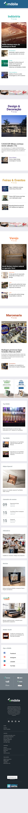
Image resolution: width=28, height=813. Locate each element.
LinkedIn (12, 661)
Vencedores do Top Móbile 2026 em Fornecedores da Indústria (17, 453)
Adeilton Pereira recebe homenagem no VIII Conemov (17, 74)
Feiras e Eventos (12, 157)
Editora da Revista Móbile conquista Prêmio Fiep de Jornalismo (14, 589)
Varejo (14, 238)
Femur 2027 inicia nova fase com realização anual (17, 197)
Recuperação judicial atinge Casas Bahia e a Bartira (16, 295)
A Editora (5, 727)
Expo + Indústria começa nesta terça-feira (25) (16, 188)
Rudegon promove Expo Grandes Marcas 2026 (11, 351)
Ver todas (14, 19)
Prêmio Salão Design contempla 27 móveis (15, 160)
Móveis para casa (7, 763)
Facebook (13, 653)
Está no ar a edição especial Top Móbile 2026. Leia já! (13, 490)
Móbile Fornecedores (7, 759)
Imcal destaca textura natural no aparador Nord (13, 267)
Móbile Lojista (6, 760)
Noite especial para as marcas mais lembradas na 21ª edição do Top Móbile (13, 429)
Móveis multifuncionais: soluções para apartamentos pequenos (12, 621)
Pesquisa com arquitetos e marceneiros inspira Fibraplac (17, 366)
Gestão (10, 60)
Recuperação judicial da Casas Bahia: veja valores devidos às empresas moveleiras (17, 285)
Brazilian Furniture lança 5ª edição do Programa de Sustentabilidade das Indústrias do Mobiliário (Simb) (17, 65)
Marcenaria (14, 315)
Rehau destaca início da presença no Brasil (11, 45)
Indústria (14, 16)
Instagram (13, 657)
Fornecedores (12, 50)
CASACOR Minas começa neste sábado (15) (12, 145)
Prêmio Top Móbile (7, 729)
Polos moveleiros (13, 72)
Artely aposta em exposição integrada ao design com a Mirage (16, 275)
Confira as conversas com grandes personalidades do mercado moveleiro (17, 635)
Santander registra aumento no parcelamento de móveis (17, 53)
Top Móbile (5, 761)
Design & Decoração (14, 108)
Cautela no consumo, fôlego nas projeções (14, 555)
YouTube (12, 666)
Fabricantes (11, 272)
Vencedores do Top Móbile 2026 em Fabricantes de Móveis (17, 443)
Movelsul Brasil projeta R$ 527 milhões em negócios (16, 206)
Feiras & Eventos (14, 180)
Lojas (10, 282)
